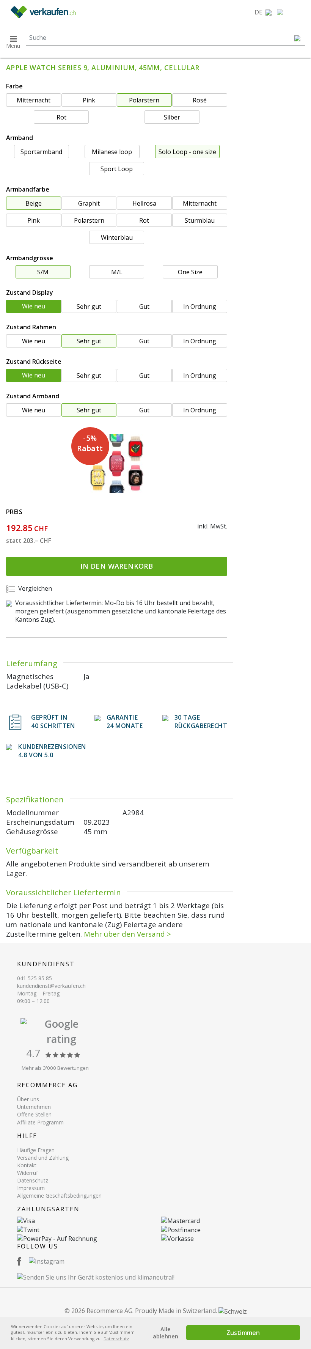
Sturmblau (200, 220)
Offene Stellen (34, 1114)
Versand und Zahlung (43, 1157)
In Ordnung (199, 306)
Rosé (200, 100)
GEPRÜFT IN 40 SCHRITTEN (53, 721)
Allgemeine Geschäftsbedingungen (59, 1195)
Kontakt (26, 1165)
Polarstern (144, 100)
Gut (144, 306)
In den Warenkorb (116, 566)
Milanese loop (112, 152)
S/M (43, 272)
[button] (263, 12)
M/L (117, 272)
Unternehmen (34, 1106)
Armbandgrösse (29, 258)
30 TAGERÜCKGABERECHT (201, 721)
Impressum (31, 1188)
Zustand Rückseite (33, 361)
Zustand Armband (32, 396)
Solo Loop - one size (187, 152)
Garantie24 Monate (125, 721)
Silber (172, 117)
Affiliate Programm (40, 1122)
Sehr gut (89, 306)
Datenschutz (32, 1180)
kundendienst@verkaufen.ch (51, 985)
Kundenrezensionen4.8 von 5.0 (52, 750)
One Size (190, 272)
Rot (61, 117)
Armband (19, 138)
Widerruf (27, 1172)
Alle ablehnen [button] (165, 1332)
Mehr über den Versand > (127, 934)
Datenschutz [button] (116, 1338)
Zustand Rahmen (31, 327)
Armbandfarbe (27, 189)
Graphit (89, 203)
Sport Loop (117, 169)
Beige (33, 203)
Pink (89, 100)
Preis (14, 512)
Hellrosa (144, 203)
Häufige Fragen (36, 1150)
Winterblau (117, 237)
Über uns (28, 1099)
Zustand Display (29, 292)
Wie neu (33, 306)
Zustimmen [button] (243, 1333)
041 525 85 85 (34, 978)
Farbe (14, 86)
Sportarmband (41, 152)
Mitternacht (33, 100)
